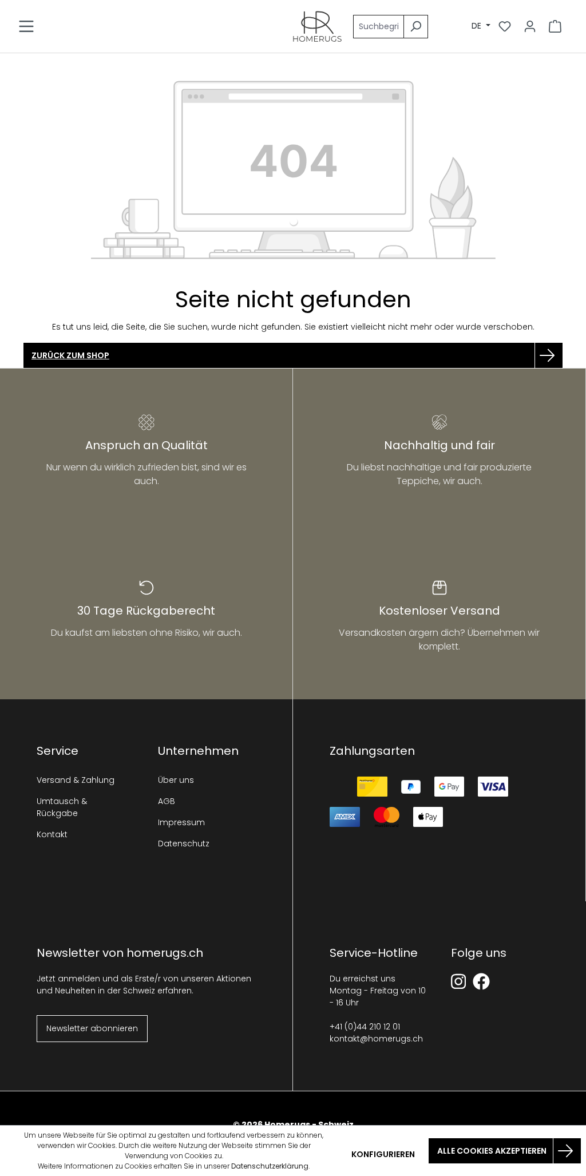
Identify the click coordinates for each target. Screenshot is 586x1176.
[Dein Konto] (530, 26)
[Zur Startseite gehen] (317, 26)
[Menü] (26, 26)
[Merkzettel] (504, 26)
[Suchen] (415, 26)
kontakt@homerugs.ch (376, 1038)
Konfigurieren (383, 1154)
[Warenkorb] (555, 26)
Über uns (176, 780)
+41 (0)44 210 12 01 (365, 1026)
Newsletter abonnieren (92, 1028)
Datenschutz (183, 843)
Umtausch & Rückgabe (62, 807)
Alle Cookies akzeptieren (492, 1151)
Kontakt (52, 834)
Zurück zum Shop (70, 355)
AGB (166, 801)
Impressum (181, 822)
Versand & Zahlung (75, 780)
